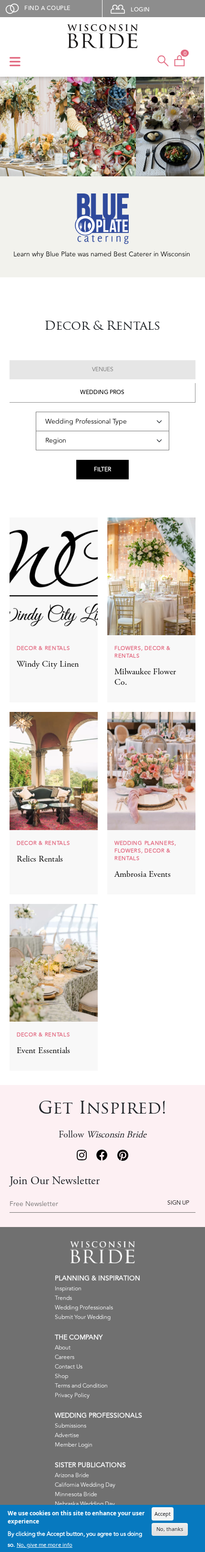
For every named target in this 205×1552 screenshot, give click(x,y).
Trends (63, 1298)
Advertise (67, 1435)
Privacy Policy (72, 1395)
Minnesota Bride (76, 1494)
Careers (64, 1357)
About (63, 1347)
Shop (61, 1376)
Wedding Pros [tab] (102, 392)
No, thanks (169, 1528)
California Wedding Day (85, 1485)
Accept (162, 1513)
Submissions (70, 1425)
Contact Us (68, 1366)
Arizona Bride (72, 1475)
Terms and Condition (81, 1385)
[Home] (102, 36)
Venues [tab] (102, 369)
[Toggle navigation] (15, 62)
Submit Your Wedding (83, 1317)
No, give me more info (44, 1544)
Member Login (73, 1445)
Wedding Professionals (84, 1307)
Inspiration (68, 1288)
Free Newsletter (34, 1204)
